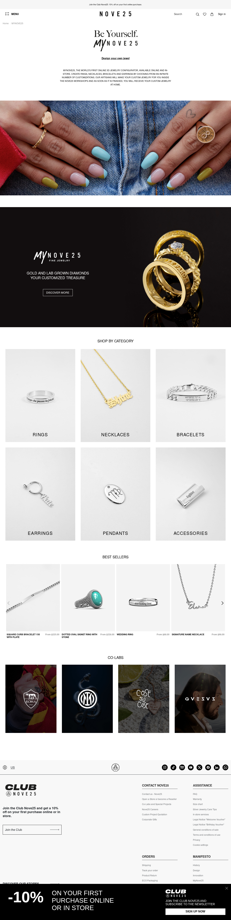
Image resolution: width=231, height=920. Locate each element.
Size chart (198, 804)
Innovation (198, 875)
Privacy (196, 839)
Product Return (149, 875)
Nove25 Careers (150, 809)
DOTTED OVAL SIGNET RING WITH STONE (79, 635)
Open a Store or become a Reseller (159, 799)
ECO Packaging (150, 880)
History (196, 865)
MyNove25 (198, 880)
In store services (201, 814)
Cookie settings (200, 844)
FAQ (195, 794)
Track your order (150, 870)
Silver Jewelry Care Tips (205, 809)
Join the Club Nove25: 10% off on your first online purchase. (115, 4)
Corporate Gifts (149, 819)
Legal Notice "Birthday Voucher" (208, 824)
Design (196, 870)
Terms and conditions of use (206, 834)
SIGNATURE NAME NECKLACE (188, 634)
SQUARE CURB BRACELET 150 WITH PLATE (23, 635)
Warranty (197, 799)
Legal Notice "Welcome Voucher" (209, 819)
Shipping (146, 865)
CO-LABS (115, 657)
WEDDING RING (125, 634)
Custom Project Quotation (154, 814)
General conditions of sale (206, 829)
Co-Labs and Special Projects (156, 804)
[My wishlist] (204, 14)
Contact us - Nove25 (152, 794)
